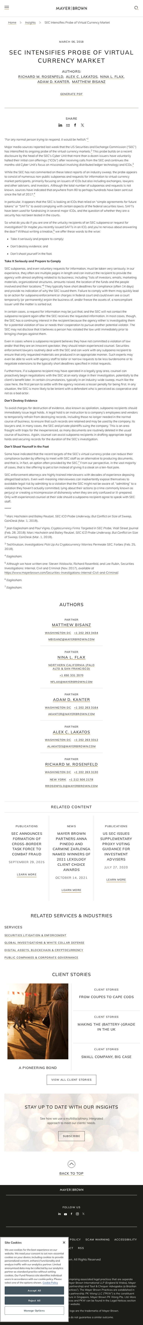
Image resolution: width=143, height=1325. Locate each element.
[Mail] (68, 125)
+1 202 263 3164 (86, 707)
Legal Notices (118, 1300)
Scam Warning (97, 1239)
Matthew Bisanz (89, 82)
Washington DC (58, 633)
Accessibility (125, 1239)
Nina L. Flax (112, 77)
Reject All (34, 1300)
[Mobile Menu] (6, 8)
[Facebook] (75, 126)
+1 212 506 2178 (81, 779)
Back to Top (71, 1173)
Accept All (34, 1290)
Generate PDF (71, 94)
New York (58, 779)
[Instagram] (77, 1214)
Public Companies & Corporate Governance (41, 957)
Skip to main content (18, 2)
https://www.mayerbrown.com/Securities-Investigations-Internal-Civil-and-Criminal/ (61, 572)
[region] (34, 1279)
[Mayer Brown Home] (71, 8)
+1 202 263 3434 (86, 633)
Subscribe (71, 1136)
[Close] (64, 1242)
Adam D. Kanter (53, 82)
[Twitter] (82, 126)
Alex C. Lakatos (82, 77)
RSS (81, 1248)
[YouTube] (65, 1214)
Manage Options (34, 1310)
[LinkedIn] (60, 126)
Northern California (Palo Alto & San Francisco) (71, 666)
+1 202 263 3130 (86, 772)
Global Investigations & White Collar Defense (44, 942)
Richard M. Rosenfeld (40, 77)
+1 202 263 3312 (86, 739)
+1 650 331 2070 (72, 675)
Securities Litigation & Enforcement (35, 935)
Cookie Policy (50, 1282)
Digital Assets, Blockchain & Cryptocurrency (43, 950)
